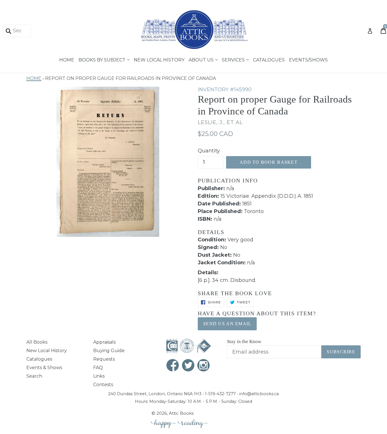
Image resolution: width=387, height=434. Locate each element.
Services (234, 59)
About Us (202, 59)
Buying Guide (109, 350)
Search (34, 376)
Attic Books (181, 413)
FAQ (98, 367)
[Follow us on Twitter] (188, 365)
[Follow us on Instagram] (204, 365)
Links (99, 376)
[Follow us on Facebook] (173, 365)
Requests (104, 359)
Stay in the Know (244, 341)
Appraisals (104, 342)
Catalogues (269, 59)
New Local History (159, 59)
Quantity (209, 151)
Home (66, 59)
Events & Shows (44, 367)
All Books (36, 342)
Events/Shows (308, 59)
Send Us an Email (227, 323)
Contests (103, 384)
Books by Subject (102, 59)
